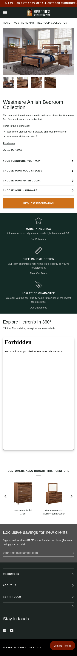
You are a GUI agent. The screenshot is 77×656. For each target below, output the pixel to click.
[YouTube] (11, 630)
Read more (9, 143)
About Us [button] (9, 585)
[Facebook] (4, 630)
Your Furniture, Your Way (22, 161)
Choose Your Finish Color (22, 180)
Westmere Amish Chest (23, 512)
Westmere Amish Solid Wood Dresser (54, 512)
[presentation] (5, 496)
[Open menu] (8, 12)
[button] (38, 606)
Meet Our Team (38, 273)
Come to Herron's (62, 646)
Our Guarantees (38, 307)
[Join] (69, 553)
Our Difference (38, 239)
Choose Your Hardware (20, 190)
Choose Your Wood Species (22, 170)
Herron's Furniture (20, 647)
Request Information (38, 203)
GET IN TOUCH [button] (12, 596)
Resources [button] (11, 574)
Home (6, 23)
